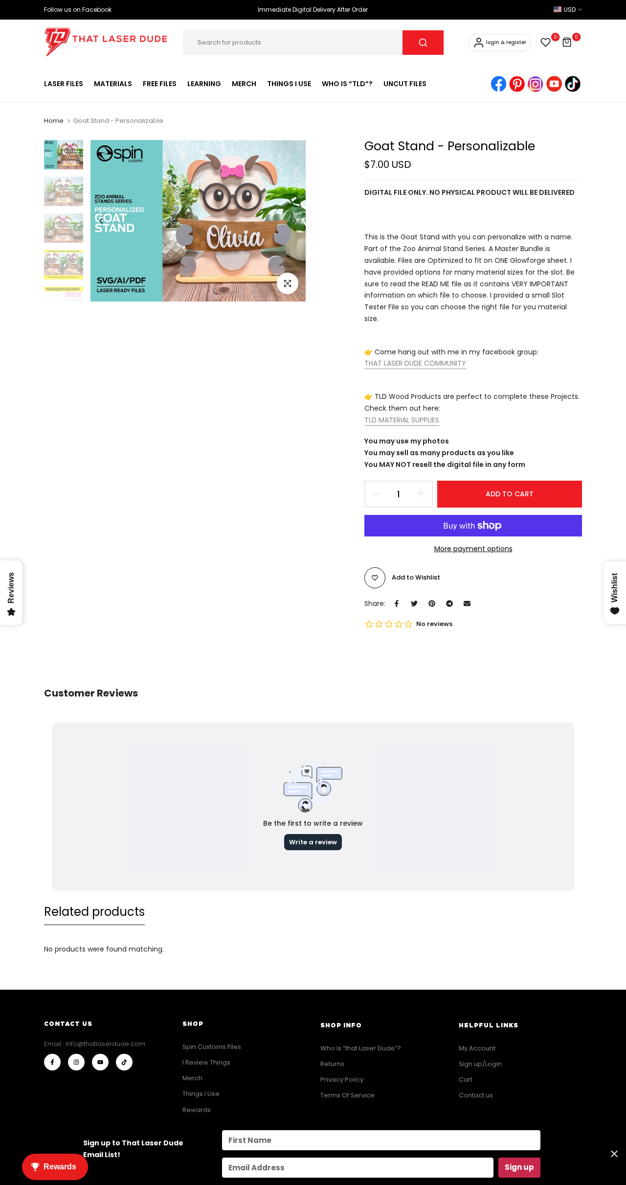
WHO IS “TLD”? (347, 84)
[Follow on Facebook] (52, 1062)
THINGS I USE (289, 84)
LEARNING (204, 84)
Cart (465, 1079)
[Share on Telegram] (449, 603)
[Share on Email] (467, 603)
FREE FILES (160, 84)
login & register (506, 42)
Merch (192, 1078)
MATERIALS (113, 84)
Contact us (476, 1095)
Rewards (196, 1110)
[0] (545, 42)
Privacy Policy (341, 1079)
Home (54, 120)
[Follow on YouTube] (100, 1062)
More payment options (473, 549)
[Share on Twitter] (414, 603)
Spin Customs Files (211, 1046)
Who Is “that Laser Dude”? (360, 1048)
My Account (477, 1048)
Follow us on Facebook (78, 9)
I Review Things (206, 1062)
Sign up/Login (480, 1064)
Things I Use (201, 1093)
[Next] (287, 221)
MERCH (244, 84)
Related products (94, 912)
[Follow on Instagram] (76, 1062)
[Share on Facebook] (397, 603)
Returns (332, 1064)
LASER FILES (63, 84)
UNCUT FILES (404, 84)
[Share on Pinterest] (432, 603)
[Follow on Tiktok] (124, 1062)
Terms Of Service (347, 1095)
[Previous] (109, 221)
